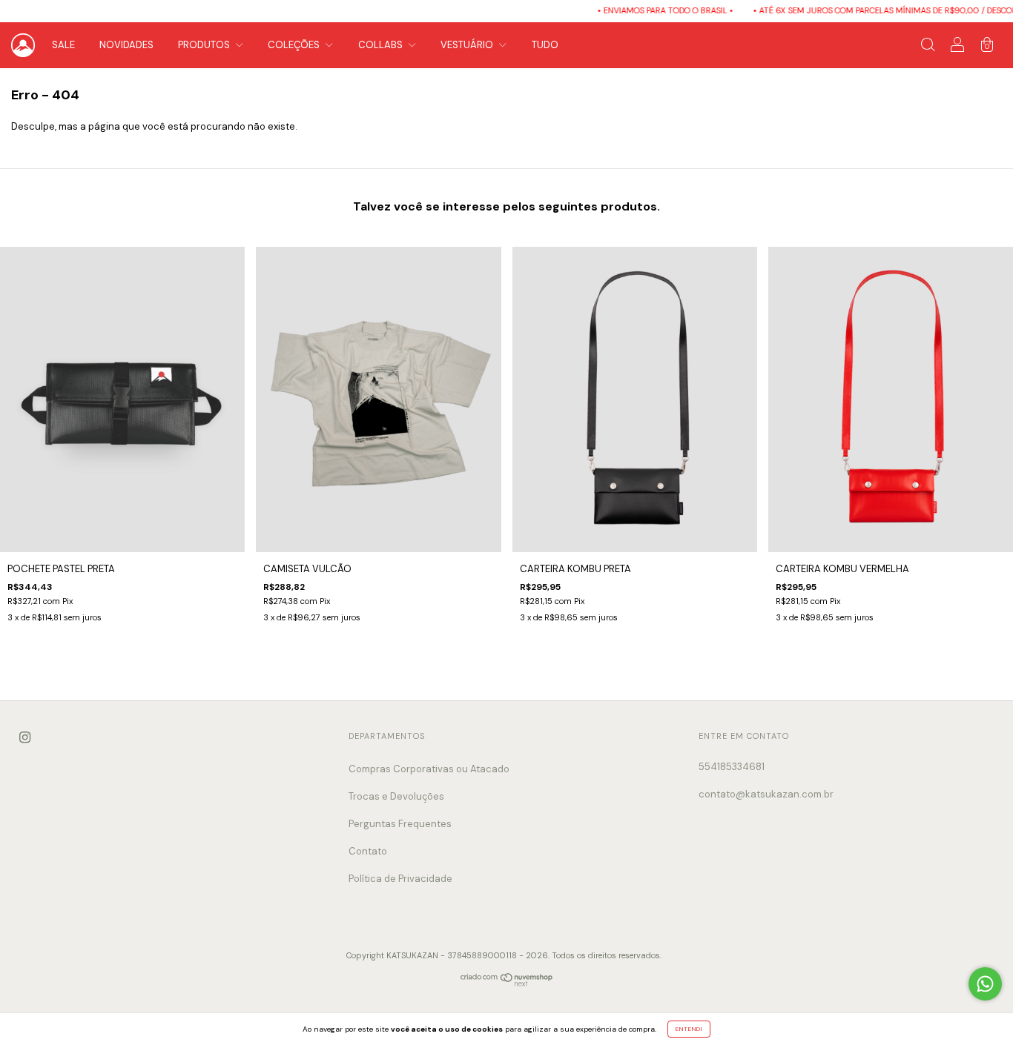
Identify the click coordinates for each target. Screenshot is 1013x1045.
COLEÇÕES (295, 45)
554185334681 (732, 766)
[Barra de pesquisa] (927, 47)
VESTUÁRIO (467, 45)
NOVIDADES (126, 45)
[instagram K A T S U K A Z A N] (25, 738)
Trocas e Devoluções (396, 796)
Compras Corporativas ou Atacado (429, 769)
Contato (368, 851)
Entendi (689, 1028)
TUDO (545, 45)
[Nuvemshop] (507, 984)
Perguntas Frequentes (400, 823)
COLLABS (381, 45)
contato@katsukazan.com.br (766, 794)
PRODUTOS (205, 45)
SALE (63, 45)
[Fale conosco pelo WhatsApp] (985, 984)
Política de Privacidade (400, 878)
